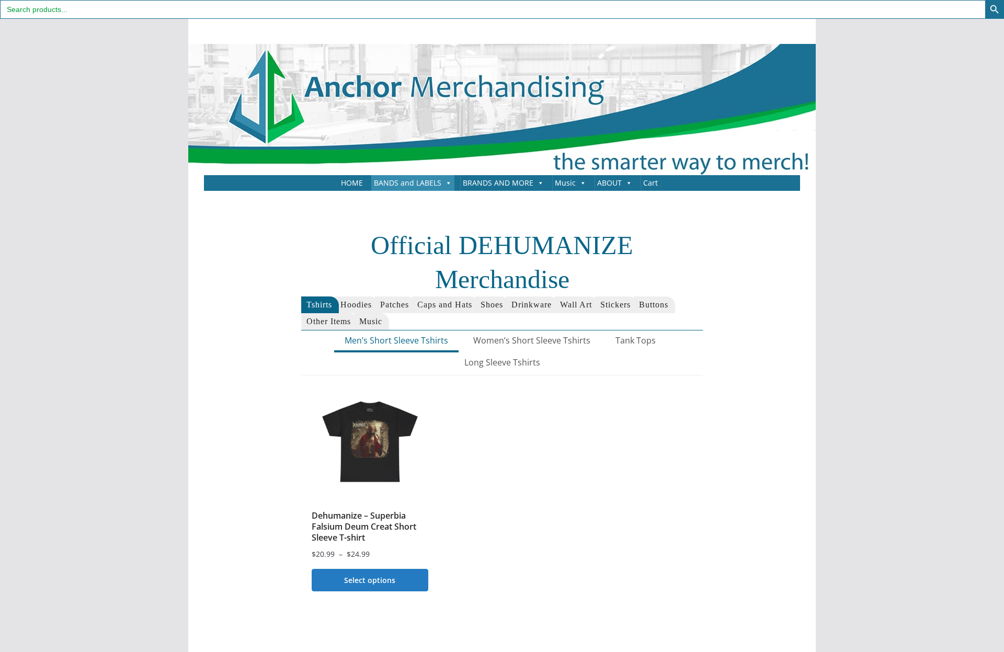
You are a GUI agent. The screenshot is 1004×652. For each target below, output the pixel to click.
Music (565, 183)
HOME (352, 183)
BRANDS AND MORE (498, 183)
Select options (369, 580)
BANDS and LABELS (407, 183)
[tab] (320, 304)
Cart (650, 183)
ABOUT (609, 183)
